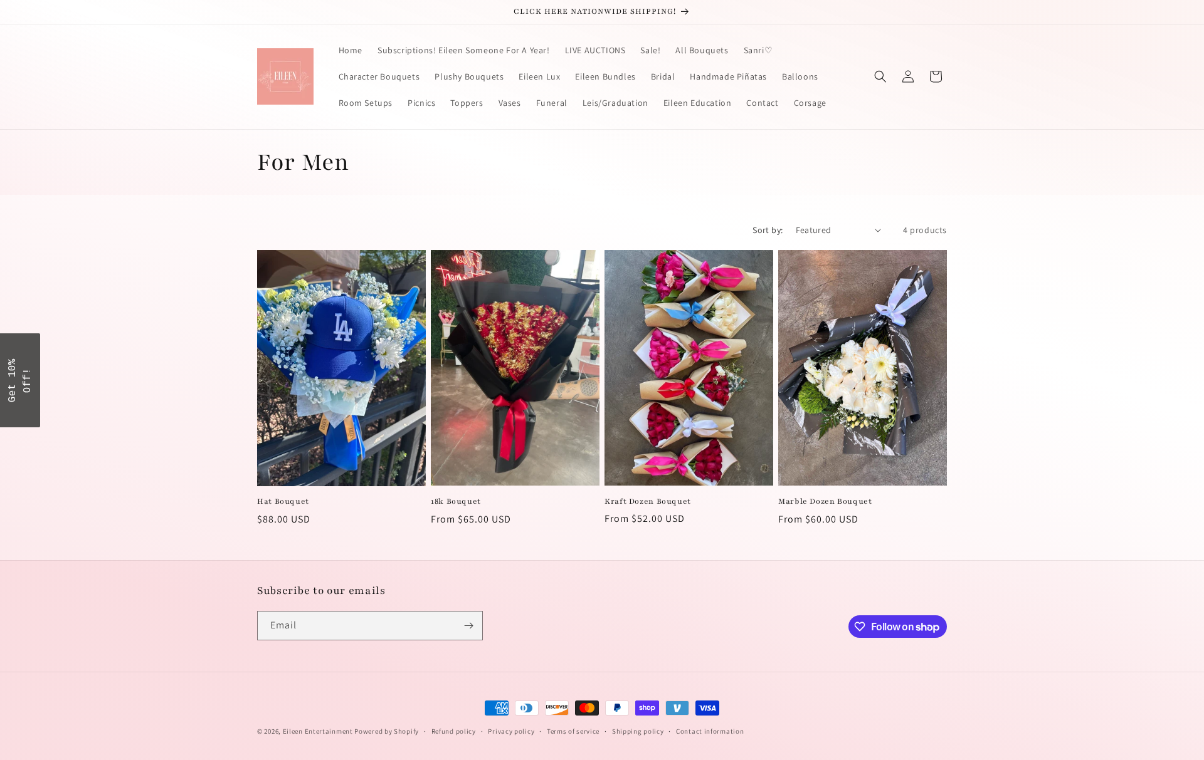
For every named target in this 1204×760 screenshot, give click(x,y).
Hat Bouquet (283, 501)
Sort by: (767, 230)
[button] (880, 76)
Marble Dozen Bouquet (825, 501)
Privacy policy (511, 731)
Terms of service (573, 731)
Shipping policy (638, 731)
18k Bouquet (456, 501)
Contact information (710, 731)
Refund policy (453, 731)
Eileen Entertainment (319, 731)
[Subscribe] (468, 625)
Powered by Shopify (386, 731)
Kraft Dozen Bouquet (648, 501)
